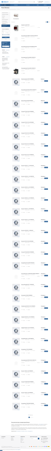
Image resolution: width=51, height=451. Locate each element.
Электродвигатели (30, 431)
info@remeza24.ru (45, 439)
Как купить (13, 436)
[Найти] (34, 2)
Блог (21, 441)
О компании (3, 436)
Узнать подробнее (17, 449)
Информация (23, 436)
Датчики (26, 431)
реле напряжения (41, 424)
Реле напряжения (16, 18)
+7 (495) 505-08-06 (40, 1)
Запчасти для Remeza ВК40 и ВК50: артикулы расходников (5, 64)
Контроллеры (23, 431)
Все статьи (8, 56)
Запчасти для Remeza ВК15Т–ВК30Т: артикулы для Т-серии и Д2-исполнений (5, 68)
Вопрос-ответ (22, 442)
